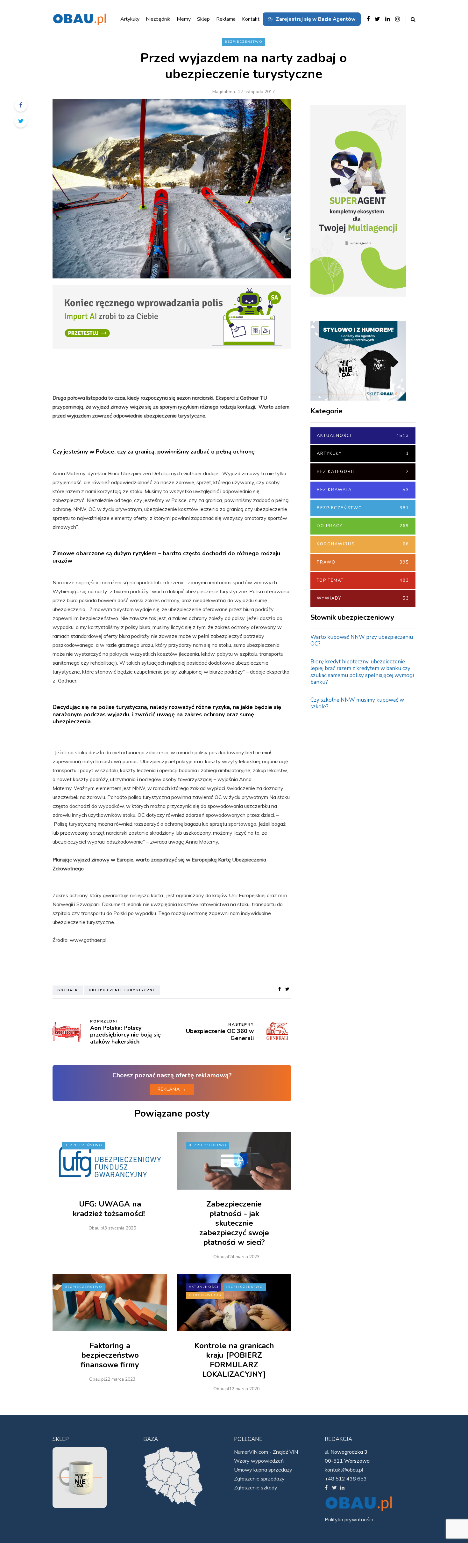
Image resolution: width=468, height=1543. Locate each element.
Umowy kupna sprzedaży (263, 1469)
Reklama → (172, 1089)
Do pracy (363, 526)
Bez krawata (363, 490)
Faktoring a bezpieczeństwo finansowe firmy (110, 1355)
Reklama (226, 19)
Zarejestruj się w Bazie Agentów (316, 19)
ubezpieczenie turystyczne (122, 990)
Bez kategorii (363, 472)
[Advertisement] (358, 817)
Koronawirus (205, 1295)
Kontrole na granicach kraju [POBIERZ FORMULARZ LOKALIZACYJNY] (234, 1359)
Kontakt (250, 19)
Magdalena (223, 92)
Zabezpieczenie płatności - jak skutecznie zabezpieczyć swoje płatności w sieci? (234, 1223)
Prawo (363, 562)
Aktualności (204, 1287)
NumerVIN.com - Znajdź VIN (266, 1452)
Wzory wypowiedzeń (259, 1461)
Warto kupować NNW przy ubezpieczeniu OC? (361, 640)
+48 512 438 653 (346, 1478)
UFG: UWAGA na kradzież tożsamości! (110, 1209)
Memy (184, 19)
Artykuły (363, 453)
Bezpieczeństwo (244, 42)
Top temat (363, 580)
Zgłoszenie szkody (255, 1487)
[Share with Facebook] (20, 105)
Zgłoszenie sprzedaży (259, 1478)
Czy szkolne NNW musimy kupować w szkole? (357, 703)
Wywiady (363, 598)
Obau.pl (96, 1228)
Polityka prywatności (349, 1519)
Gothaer (67, 990)
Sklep (203, 19)
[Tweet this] (20, 121)
